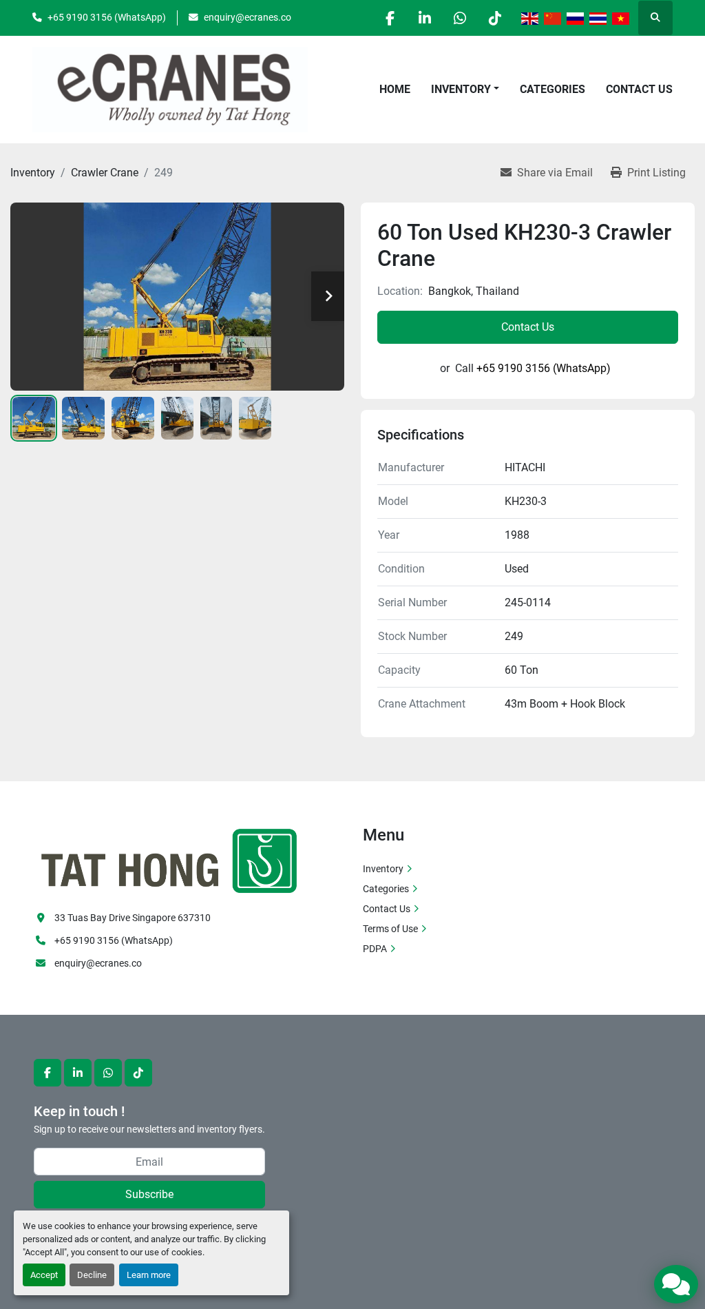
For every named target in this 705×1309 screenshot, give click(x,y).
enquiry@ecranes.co (247, 17)
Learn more (149, 1275)
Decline (92, 1275)
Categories (552, 89)
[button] (465, 89)
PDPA (375, 948)
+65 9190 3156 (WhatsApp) (107, 17)
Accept (44, 1275)
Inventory (461, 89)
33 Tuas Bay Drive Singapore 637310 (132, 917)
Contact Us (639, 89)
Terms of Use (390, 928)
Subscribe (149, 1194)
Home (394, 89)
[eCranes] (170, 859)
